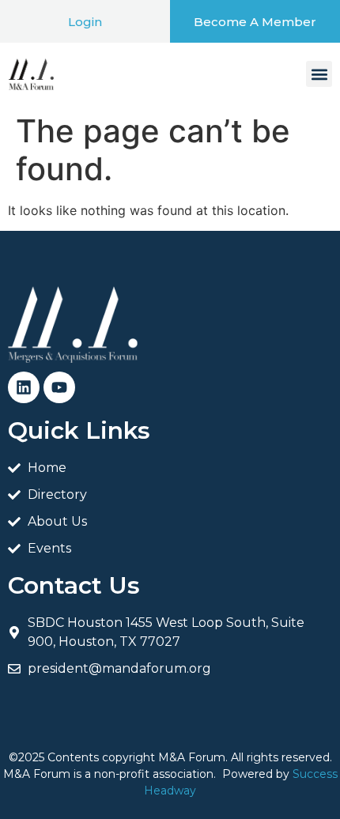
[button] (319, 74)
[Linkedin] (24, 387)
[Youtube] (59, 387)
